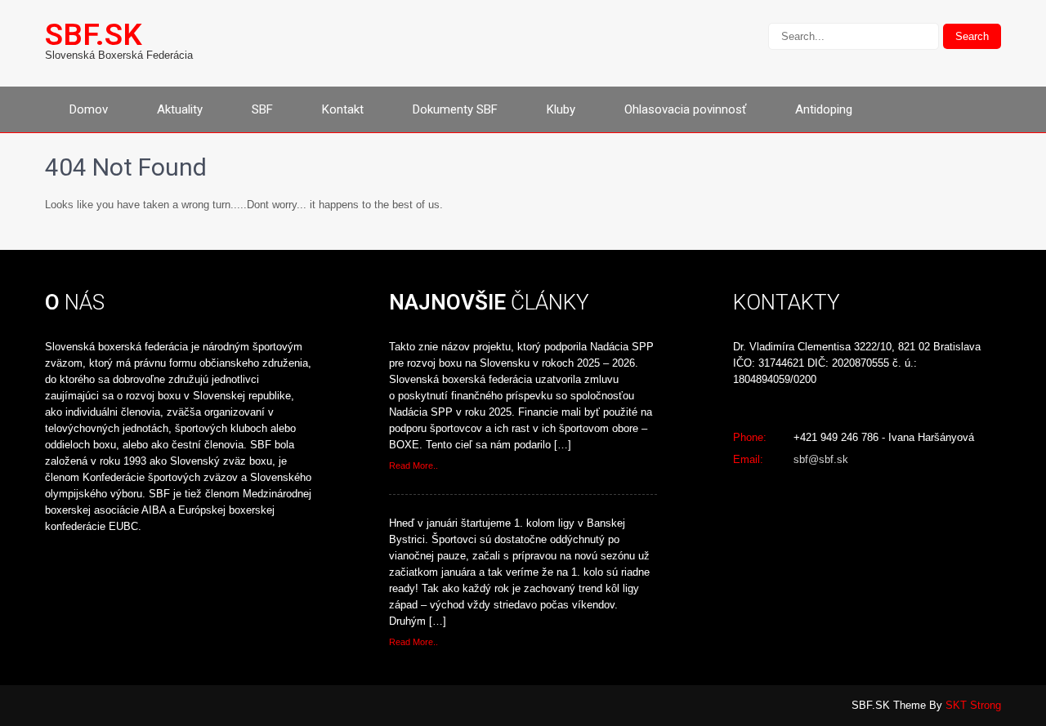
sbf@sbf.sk (820, 459)
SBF (262, 109)
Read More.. (413, 465)
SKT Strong (973, 705)
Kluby (561, 109)
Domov (88, 109)
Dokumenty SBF (455, 109)
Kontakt (343, 109)
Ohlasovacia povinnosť (685, 109)
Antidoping (823, 109)
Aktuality (180, 109)
